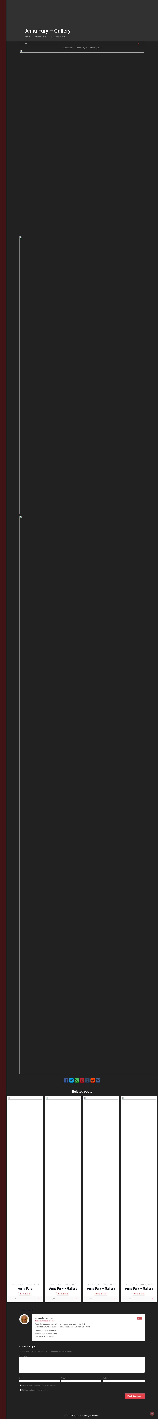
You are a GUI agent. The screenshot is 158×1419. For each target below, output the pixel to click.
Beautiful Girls (40, 36)
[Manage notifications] (152, 1414)
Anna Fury (25, 1288)
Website (106, 1378)
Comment (24, 1356)
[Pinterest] (3, 1409)
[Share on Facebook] (66, 1080)
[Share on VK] (98, 1080)
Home (27, 36)
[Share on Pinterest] (82, 1080)
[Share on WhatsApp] (77, 1080)
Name (22, 1378)
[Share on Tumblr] (87, 1080)
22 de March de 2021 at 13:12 (44, 1321)
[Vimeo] (3, 1406)
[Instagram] (3, 1412)
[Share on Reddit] (92, 1080)
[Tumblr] (3, 1416)
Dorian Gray (80, 48)
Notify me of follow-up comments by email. (39, 1386)
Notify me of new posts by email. (35, 1390)
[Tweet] (71, 1080)
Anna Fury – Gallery (58, 36)
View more (25, 1293)
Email (64, 1378)
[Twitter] (3, 1402)
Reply (139, 1318)
